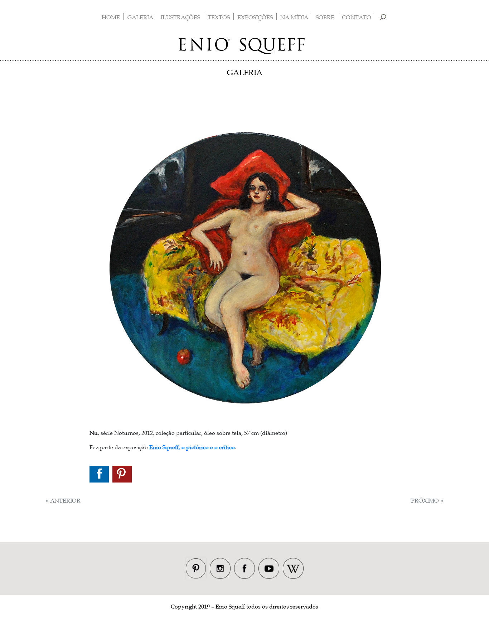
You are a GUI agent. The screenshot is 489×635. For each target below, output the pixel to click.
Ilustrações (180, 17)
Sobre (325, 17)
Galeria (140, 17)
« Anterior (63, 500)
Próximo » (427, 500)
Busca (383, 17)
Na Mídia (294, 17)
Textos (219, 17)
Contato (356, 17)
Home (111, 17)
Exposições (255, 17)
